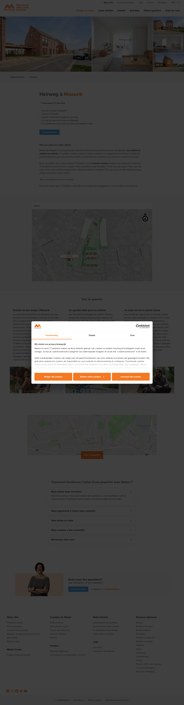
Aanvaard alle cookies (130, 376)
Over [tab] (132, 335)
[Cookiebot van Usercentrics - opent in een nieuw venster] (138, 326)
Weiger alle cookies (53, 376)
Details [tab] (92, 335)
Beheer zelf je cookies (90, 376)
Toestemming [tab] (51, 335)
